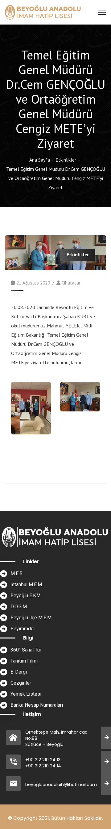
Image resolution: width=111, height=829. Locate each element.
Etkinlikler (66, 160)
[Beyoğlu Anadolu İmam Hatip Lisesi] (43, 12)
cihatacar (71, 283)
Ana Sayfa (39, 160)
